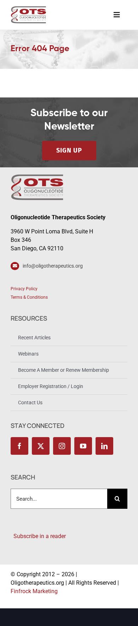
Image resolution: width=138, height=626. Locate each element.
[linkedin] (104, 446)
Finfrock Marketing (34, 591)
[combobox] (59, 499)
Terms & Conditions (29, 297)
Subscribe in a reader (38, 536)
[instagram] (62, 446)
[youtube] (83, 446)
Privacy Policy (24, 288)
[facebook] (19, 446)
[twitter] (41, 446)
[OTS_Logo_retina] (28, 8)
